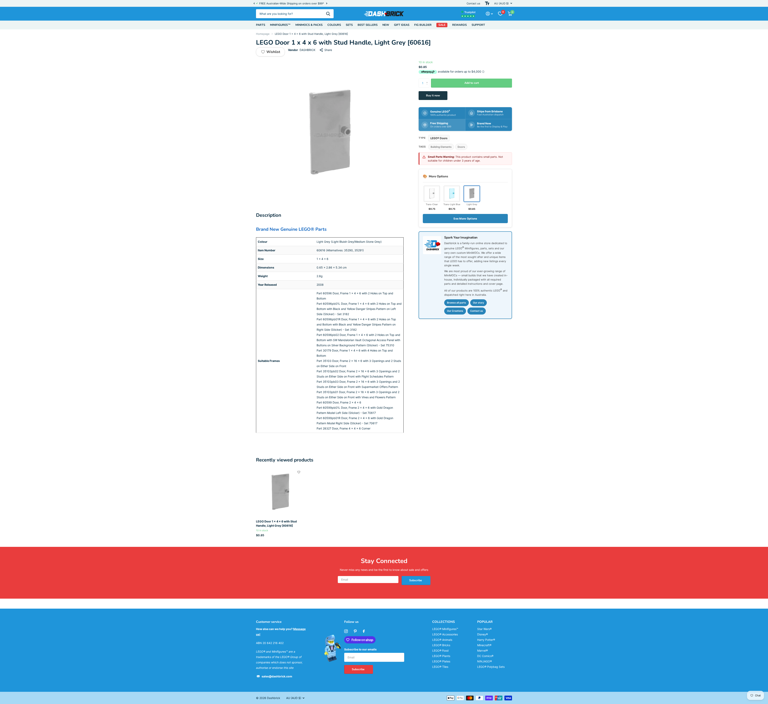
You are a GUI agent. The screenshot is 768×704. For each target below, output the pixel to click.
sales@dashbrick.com (277, 676)
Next (326, 3)
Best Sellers (368, 25)
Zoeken (328, 13)
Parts (260, 25)
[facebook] (364, 631)
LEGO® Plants (441, 656)
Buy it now (433, 95)
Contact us (473, 3)
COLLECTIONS (443, 622)
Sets (349, 25)
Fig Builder (423, 25)
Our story (478, 302)
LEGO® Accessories (445, 634)
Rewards (459, 25)
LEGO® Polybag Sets (491, 666)
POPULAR (485, 622)
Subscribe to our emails (360, 649)
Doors (461, 146)
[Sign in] (489, 13)
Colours (334, 25)
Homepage (263, 33)
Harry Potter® (486, 639)
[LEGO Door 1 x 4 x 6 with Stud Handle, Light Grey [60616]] (280, 492)
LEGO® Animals (442, 639)
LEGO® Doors (438, 138)
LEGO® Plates (441, 661)
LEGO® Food (440, 650)
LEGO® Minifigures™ (445, 629)
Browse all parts (456, 302)
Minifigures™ (280, 25)
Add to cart (471, 83)
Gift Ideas (401, 25)
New (385, 25)
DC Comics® (485, 656)
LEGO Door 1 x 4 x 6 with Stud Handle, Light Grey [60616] (276, 523)
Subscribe (416, 580)
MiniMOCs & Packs (309, 25)
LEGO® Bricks (441, 645)
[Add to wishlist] (299, 472)
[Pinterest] (355, 631)
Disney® (482, 634)
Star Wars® (484, 629)
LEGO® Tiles (440, 666)
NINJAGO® (484, 661)
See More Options (465, 218)
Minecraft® (484, 645)
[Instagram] (346, 631)
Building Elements (441, 146)
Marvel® (482, 650)
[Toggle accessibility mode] (487, 3)
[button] (254, 3)
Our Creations (455, 310)
